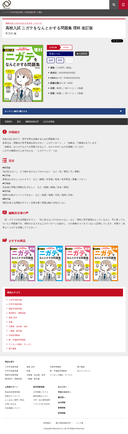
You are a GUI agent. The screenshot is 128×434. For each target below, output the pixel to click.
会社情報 (61, 402)
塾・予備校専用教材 (17, 340)
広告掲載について (12, 408)
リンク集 (79, 423)
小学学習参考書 (15, 300)
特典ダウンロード (12, 396)
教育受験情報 (38, 387)
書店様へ (61, 397)
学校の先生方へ (64, 392)
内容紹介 (8, 121)
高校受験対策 (30, 12)
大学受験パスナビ (40, 392)
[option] (22, 263)
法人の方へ (62, 387)
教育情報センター (40, 396)
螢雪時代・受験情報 (17, 313)
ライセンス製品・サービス (20, 344)
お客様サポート (11, 387)
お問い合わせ (10, 404)
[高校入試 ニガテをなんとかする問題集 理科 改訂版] (22, 46)
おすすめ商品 (48, 121)
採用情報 (61, 413)
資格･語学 (13, 317)
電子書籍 (12, 349)
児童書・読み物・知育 (18, 326)
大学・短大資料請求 (41, 400)
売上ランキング (83, 371)
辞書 (10, 322)
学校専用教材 (14, 335)
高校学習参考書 (15, 309)
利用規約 (47, 423)
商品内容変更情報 (12, 392)
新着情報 (61, 408)
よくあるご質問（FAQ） (15, 400)
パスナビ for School (41, 404)
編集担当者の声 (32, 121)
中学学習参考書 (16, 12)
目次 (19, 121)
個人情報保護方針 (63, 423)
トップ (5, 12)
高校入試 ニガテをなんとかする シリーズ (24, 23)
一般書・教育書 (15, 331)
